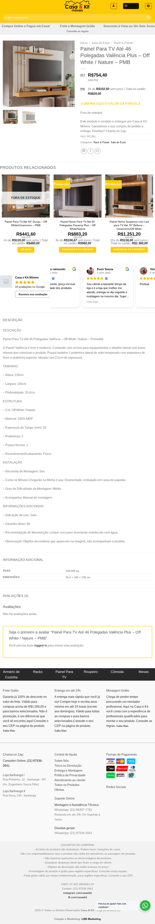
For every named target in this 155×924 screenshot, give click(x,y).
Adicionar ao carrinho (77, 249)
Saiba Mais (9, 730)
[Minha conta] (114, 6)
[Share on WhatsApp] (84, 151)
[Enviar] (148, 17)
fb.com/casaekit (77, 897)
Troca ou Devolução (67, 765)
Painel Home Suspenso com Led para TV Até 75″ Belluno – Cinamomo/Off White (129, 225)
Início (84, 43)
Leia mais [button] (114, 301)
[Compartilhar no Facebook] (91, 151)
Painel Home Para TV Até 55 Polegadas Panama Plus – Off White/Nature (77, 225)
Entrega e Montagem (68, 770)
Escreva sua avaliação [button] (33, 294)
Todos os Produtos (66, 784)
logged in (40, 645)
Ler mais (26, 249)
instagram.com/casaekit (77, 892)
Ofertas (59, 789)
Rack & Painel (123, 43)
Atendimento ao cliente (69, 780)
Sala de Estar (101, 43)
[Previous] (9, 73)
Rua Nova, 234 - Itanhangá (19, 795)
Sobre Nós (61, 760)
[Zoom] (8, 102)
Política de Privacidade (69, 775)
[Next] (68, 73)
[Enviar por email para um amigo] (97, 151)
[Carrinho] (148, 6)
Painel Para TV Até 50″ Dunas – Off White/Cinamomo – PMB (26, 223)
